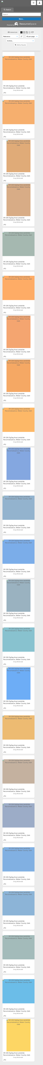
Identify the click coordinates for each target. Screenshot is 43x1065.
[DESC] (21, 36)
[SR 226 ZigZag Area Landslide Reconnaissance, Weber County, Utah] (18, 68)
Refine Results (21, 45)
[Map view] (32, 32)
